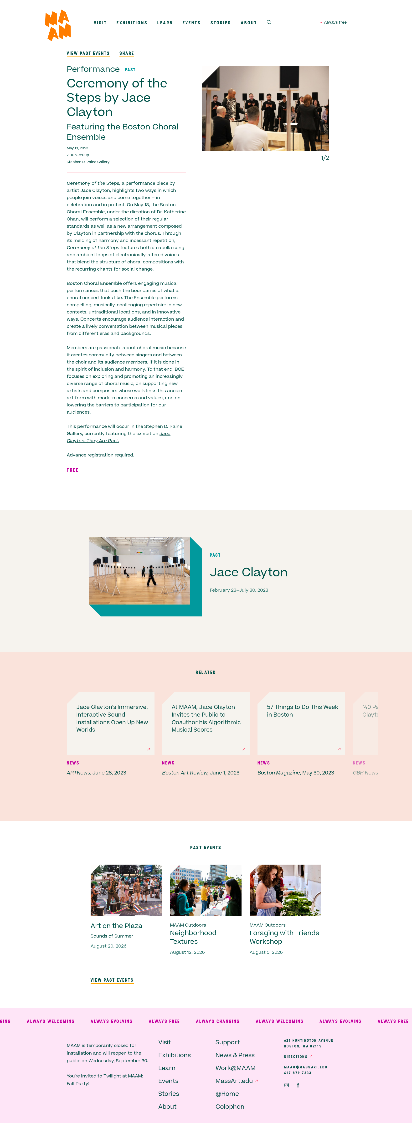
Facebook (298, 1085)
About (249, 23)
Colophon (230, 1107)
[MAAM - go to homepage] (58, 27)
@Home (227, 1094)
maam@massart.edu (306, 1067)
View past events (88, 53)
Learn (165, 23)
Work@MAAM (236, 1068)
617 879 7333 (298, 1072)
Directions (296, 1056)
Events (192, 23)
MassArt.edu (234, 1081)
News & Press (235, 1055)
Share (126, 53)
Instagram (286, 1085)
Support (228, 1042)
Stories (221, 23)
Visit (100, 23)
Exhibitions (132, 23)
